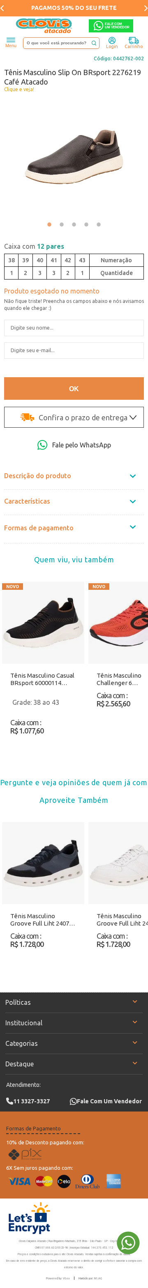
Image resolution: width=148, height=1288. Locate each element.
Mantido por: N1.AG (90, 1278)
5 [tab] (99, 224)
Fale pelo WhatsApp (81, 445)
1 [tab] (49, 224)
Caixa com (34, 246)
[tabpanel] (74, 156)
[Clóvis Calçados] (44, 25)
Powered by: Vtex (58, 1278)
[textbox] (61, 43)
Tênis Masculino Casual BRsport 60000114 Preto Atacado (42, 679)
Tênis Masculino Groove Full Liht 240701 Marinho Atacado (43, 919)
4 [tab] (86, 224)
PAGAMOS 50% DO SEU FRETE (74, 8)
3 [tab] (74, 224)
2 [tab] (62, 224)
